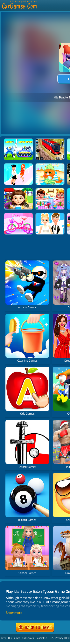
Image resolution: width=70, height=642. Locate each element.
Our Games (14, 638)
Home (3, 638)
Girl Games (28, 638)
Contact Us (41, 638)
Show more (14, 613)
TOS (51, 638)
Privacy (59, 638)
